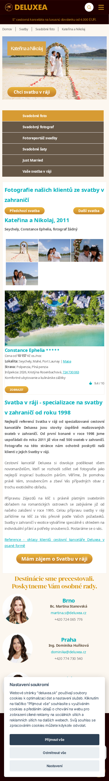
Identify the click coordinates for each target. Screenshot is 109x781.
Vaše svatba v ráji (37, 171)
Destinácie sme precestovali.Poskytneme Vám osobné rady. (54, 582)
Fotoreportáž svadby (40, 138)
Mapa (67, 361)
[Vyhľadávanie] (89, 7)
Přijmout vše (54, 740)
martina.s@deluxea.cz (68, 612)
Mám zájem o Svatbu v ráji (54, 558)
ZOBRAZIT (16, 390)
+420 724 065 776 (68, 619)
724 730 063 (71, 372)
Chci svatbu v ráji (32, 92)
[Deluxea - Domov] (26, 7)
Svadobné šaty (35, 149)
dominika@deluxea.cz (68, 651)
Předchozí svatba (25, 210)
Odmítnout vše (54, 753)
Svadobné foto (35, 115)
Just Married (33, 160)
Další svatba (88, 210)
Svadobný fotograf (38, 126)
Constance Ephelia (32, 350)
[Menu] (100, 7)
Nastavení (55, 766)
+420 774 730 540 (68, 658)
